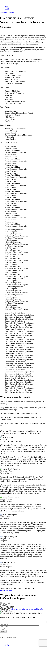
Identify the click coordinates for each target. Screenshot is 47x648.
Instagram (3, 12)
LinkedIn (11, 12)
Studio (7, 9)
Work (7, 7)
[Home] (8, 3)
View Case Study (6, 590)
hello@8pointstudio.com (19, 609)
